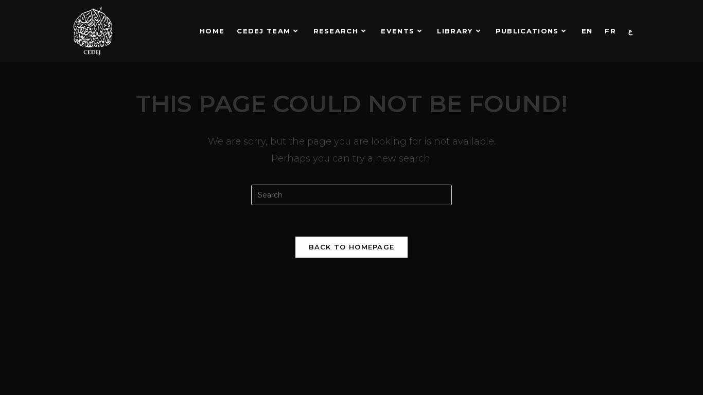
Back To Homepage (352, 247)
